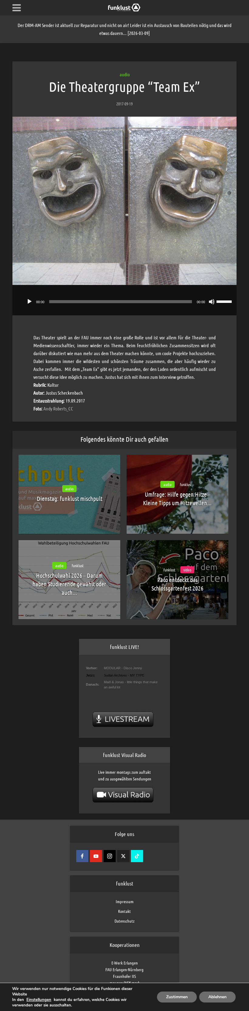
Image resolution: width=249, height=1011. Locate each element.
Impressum (125, 901)
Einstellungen (38, 999)
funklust (186, 484)
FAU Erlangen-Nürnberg (124, 969)
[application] (124, 300)
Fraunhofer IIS (124, 976)
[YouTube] (96, 856)
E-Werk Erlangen (124, 962)
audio (125, 74)
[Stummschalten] (212, 302)
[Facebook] (82, 856)
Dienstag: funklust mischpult (69, 498)
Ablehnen (217, 997)
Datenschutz (124, 921)
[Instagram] (110, 856)
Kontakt (124, 911)
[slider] (225, 301)
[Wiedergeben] (29, 302)
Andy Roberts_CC (58, 408)
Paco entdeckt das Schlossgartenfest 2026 (177, 584)
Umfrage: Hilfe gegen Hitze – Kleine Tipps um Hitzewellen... (177, 498)
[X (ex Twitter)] (123, 856)
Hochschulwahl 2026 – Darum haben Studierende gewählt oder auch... (69, 584)
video (187, 569)
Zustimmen (177, 997)
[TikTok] (137, 856)
